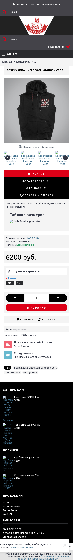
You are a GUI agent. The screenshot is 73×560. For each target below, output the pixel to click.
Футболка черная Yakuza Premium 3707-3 (28, 457)
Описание (36, 174)
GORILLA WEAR (11, 506)
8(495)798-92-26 (12, 529)
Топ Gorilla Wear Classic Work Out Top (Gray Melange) (28, 424)
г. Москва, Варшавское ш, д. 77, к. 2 (24, 532)
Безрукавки (30, 372)
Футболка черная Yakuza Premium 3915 (28, 475)
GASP (6, 502)
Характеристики (36, 181)
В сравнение (49, 319)
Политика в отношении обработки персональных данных (43, 557)
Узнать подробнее (22, 547)
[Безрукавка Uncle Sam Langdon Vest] (12, 156)
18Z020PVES (12, 372)
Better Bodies (10, 510)
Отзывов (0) (36, 188)
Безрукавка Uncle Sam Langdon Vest (35, 367)
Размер (12, 278)
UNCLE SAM (32, 238)
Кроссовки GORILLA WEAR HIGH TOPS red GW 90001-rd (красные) (28, 397)
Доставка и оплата (14, 536)
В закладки (26, 319)
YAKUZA (8, 514)
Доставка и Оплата (37, 195)
